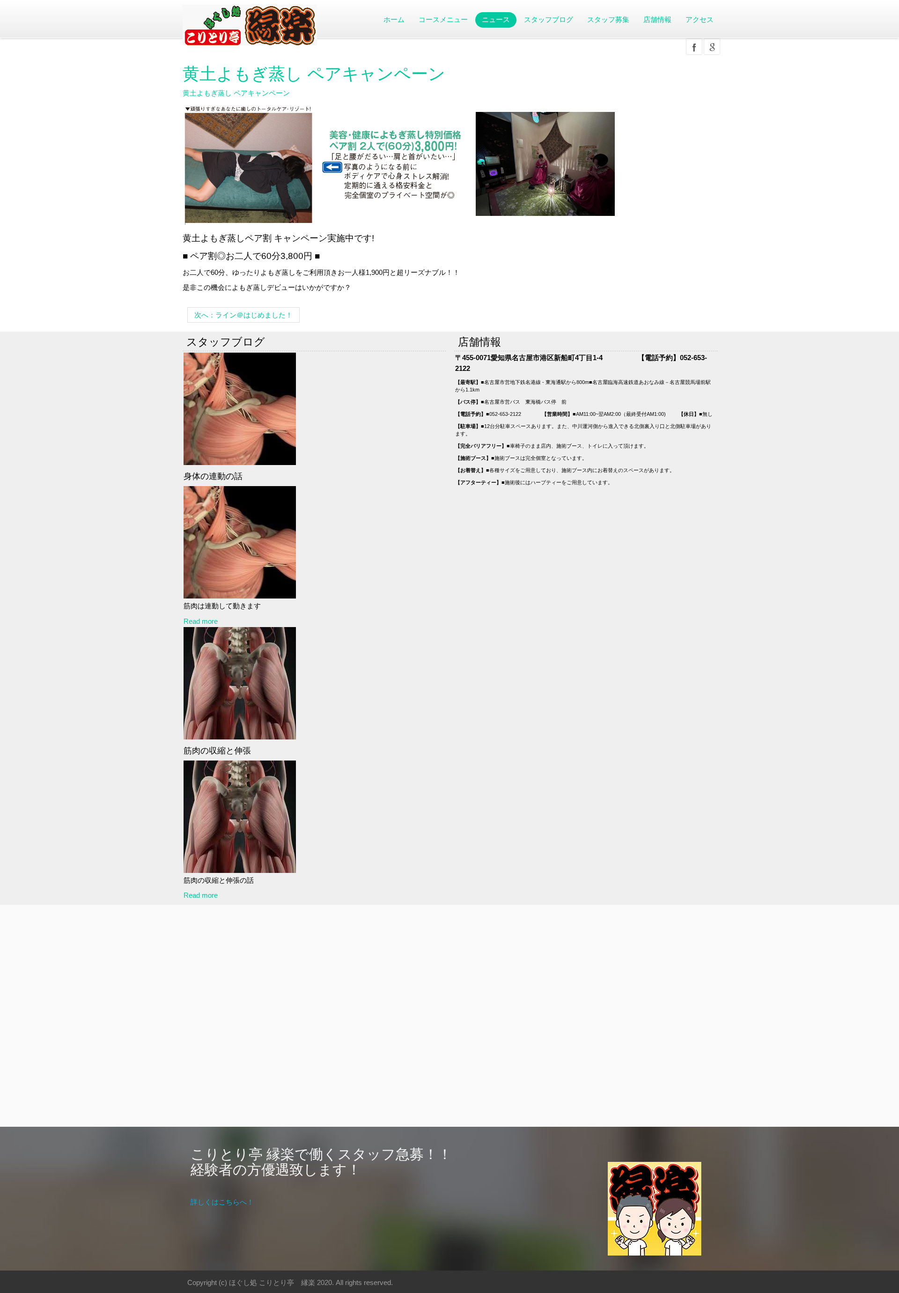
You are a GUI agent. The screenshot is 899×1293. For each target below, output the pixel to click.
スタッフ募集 (608, 19)
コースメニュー (443, 19)
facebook (694, 46)
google (712, 46)
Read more (201, 621)
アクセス (699, 19)
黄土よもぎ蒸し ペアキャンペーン (314, 73)
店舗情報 (657, 19)
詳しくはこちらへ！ (222, 1202)
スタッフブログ (548, 19)
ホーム (394, 19)
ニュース (496, 19)
